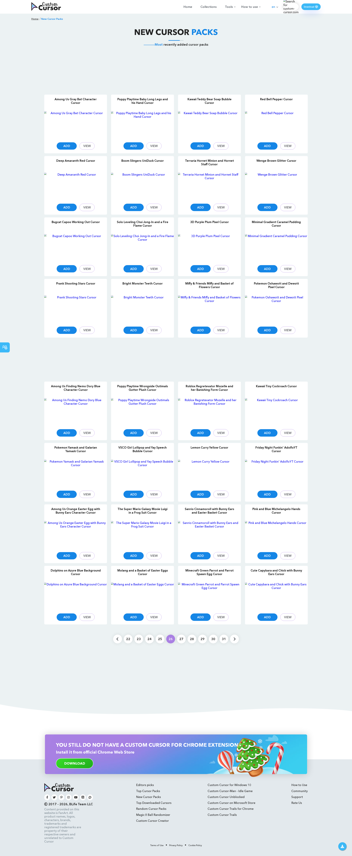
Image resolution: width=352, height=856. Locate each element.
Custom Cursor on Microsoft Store (231, 803)
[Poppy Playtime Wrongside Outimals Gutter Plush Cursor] (142, 411)
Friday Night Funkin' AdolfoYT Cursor (276, 449)
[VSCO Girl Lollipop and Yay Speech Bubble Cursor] (142, 473)
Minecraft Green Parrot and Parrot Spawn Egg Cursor (209, 572)
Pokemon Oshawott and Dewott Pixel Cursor (276, 285)
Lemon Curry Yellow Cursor (209, 447)
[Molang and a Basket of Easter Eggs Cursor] (142, 595)
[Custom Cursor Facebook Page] (47, 797)
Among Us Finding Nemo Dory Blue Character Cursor (75, 387)
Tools (229, 7)
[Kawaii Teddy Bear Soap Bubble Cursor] (209, 124)
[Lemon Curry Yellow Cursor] (209, 473)
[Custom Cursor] (46, 7)
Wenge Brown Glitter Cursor (276, 160)
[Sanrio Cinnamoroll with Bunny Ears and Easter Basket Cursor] (209, 534)
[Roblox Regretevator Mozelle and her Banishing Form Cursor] (209, 411)
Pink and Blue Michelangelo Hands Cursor (276, 510)
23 (139, 639)
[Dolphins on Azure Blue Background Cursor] (75, 595)
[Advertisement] (176, 71)
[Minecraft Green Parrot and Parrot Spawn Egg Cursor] (209, 595)
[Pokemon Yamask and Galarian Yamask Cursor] (75, 473)
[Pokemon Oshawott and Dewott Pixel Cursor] (276, 309)
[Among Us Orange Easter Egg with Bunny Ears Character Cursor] (75, 534)
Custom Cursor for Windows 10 (229, 785)
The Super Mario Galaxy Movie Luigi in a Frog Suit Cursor (142, 510)
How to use (249, 7)
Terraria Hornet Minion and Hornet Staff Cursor (209, 162)
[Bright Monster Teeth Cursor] (142, 309)
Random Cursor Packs (151, 808)
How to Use (299, 785)
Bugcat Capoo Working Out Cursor (76, 222)
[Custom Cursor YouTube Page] (76, 797)
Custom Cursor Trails (222, 815)
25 (160, 639)
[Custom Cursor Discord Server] (83, 797)
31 (224, 639)
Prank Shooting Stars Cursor (75, 283)
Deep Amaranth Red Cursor (75, 160)
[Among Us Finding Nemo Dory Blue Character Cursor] (75, 411)
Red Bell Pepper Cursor (276, 99)
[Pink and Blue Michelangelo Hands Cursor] (276, 534)
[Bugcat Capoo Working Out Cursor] (75, 247)
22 (128, 639)
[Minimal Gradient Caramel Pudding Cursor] (276, 247)
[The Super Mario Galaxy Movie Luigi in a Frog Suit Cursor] (142, 534)
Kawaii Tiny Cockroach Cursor (276, 386)
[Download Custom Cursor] (342, 846)
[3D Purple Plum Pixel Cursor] (209, 247)
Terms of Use (156, 845)
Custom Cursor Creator (152, 820)
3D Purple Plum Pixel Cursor (209, 222)
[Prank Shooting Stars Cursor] (75, 309)
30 (213, 639)
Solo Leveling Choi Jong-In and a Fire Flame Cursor (142, 223)
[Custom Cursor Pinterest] (61, 797)
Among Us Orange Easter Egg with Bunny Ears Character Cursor (75, 510)
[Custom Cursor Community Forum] (90, 797)
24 (149, 639)
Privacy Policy (176, 845)
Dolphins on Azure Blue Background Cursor (76, 572)
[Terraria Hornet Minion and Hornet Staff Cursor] (209, 186)
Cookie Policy (195, 845)
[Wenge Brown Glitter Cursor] (276, 186)
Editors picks (145, 785)
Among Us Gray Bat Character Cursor (76, 101)
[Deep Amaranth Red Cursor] (75, 186)
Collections (208, 7)
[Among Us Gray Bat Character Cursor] (75, 124)
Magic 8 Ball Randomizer (153, 815)
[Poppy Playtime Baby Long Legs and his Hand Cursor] (142, 124)
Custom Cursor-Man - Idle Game (230, 791)
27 (181, 639)
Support (297, 797)
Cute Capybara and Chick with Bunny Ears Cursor (276, 572)
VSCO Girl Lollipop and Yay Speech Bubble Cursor (142, 449)
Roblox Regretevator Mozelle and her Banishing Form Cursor (209, 387)
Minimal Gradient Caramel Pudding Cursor (276, 223)
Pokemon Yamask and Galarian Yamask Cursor (75, 449)
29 (202, 639)
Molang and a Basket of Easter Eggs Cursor (142, 572)
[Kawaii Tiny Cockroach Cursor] (276, 411)
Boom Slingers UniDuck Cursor (142, 160)
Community (299, 791)
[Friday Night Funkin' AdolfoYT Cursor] (276, 473)
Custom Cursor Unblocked (226, 797)
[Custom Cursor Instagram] (69, 797)
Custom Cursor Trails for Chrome (231, 808)
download (74, 763)
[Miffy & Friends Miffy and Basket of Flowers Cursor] (209, 309)
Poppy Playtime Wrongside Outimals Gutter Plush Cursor (142, 387)
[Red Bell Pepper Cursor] (276, 124)
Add (66, 146)
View (87, 146)
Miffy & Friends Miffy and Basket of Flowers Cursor (209, 285)
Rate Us (296, 803)
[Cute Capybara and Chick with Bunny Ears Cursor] (276, 595)
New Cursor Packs (148, 797)
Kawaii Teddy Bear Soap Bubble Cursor (209, 101)
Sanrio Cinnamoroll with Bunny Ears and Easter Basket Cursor (209, 510)
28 (192, 639)
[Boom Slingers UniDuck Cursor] (142, 186)
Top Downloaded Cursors (153, 803)
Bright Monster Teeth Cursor (142, 283)
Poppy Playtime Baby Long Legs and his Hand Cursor (142, 101)
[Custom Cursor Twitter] (54, 797)
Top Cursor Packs (148, 791)
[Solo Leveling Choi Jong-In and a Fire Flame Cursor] (142, 247)
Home (187, 7)
